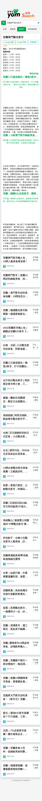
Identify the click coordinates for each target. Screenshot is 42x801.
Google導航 (22, 42)
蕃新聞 (12, 29)
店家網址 (33, 42)
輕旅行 (21, 29)
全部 (4, 29)
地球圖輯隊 (32, 29)
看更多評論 (34, 73)
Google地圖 (9, 42)
